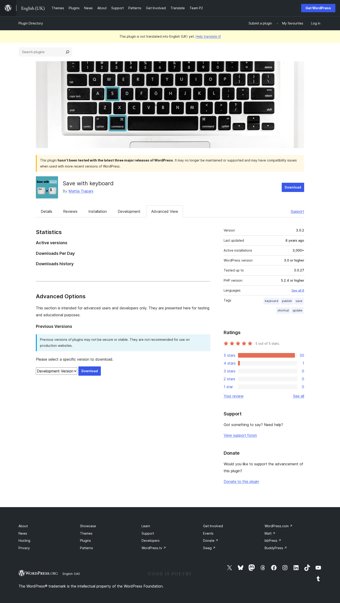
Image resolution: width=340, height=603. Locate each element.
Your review (234, 396)
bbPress (273, 540)
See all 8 (297, 290)
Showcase (88, 526)
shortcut (283, 310)
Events (208, 533)
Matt (270, 533)
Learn (146, 526)
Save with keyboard (88, 183)
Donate (210, 540)
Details (46, 211)
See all (298, 396)
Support (297, 211)
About (23, 526)
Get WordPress (318, 8)
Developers (151, 540)
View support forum (240, 435)
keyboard (271, 301)
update (297, 310)
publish (287, 301)
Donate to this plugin (241, 481)
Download (293, 187)
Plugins (85, 540)
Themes (86, 533)
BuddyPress (276, 548)
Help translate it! (208, 36)
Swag (209, 548)
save (299, 301)
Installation (97, 211)
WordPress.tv (154, 548)
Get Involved (213, 526)
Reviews (70, 211)
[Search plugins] (67, 52)
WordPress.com (279, 526)
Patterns (86, 548)
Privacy (24, 548)
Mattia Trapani (80, 191)
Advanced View (164, 211)
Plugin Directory (31, 23)
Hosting (24, 540)
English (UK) (71, 574)
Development (129, 211)
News (23, 533)
